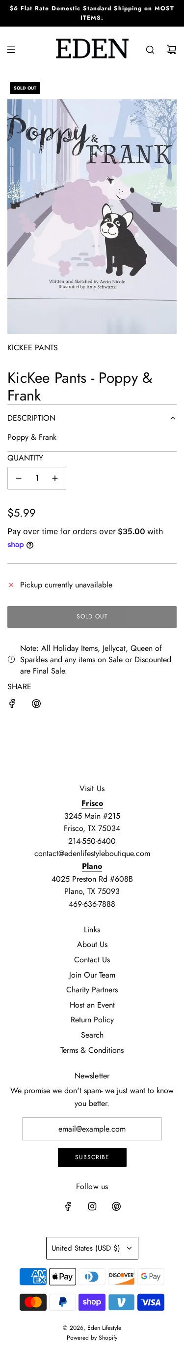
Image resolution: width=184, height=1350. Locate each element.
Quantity (25, 457)
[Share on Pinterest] (36, 705)
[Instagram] (92, 1206)
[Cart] (172, 50)
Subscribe (92, 1157)
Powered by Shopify (92, 1337)
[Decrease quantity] (18, 478)
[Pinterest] (116, 1206)
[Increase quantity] (55, 478)
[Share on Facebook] (12, 705)
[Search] (150, 50)
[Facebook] (68, 1206)
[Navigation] (11, 50)
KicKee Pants (32, 347)
